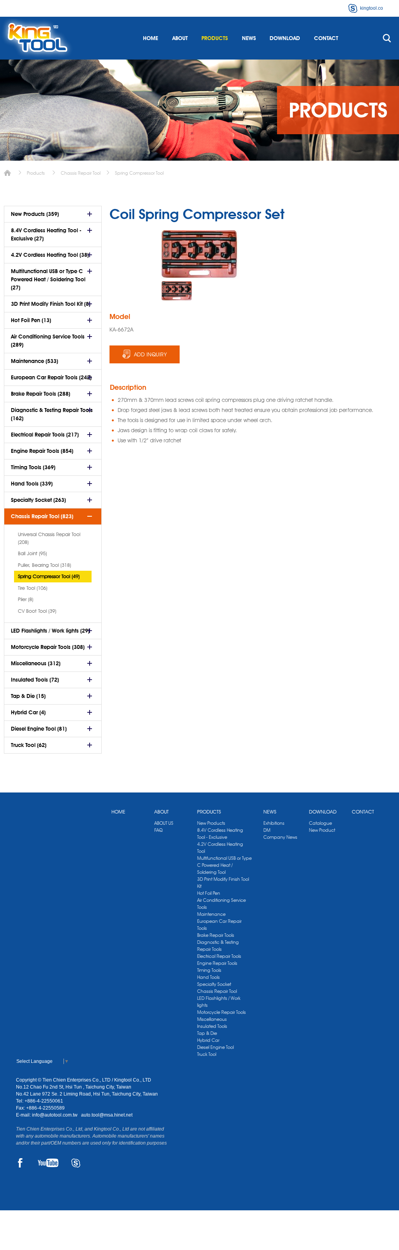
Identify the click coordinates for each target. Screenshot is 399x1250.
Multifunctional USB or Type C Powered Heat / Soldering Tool (224, 865)
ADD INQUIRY (150, 354)
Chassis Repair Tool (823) (42, 516)
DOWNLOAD (285, 38)
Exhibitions (273, 823)
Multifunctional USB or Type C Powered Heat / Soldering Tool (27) (48, 279)
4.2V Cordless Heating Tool (220, 847)
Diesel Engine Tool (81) (39, 729)
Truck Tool (206, 1054)
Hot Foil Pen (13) (31, 320)
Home (7, 173)
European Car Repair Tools (219, 924)
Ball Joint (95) (32, 553)
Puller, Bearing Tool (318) (44, 565)
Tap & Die (207, 1033)
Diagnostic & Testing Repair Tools (218, 945)
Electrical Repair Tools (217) (45, 434)
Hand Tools (208, 977)
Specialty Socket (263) (38, 500)
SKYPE (75, 1163)
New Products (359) (35, 214)
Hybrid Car (208, 1040)
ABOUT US (163, 823)
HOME (150, 38)
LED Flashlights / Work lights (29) (50, 631)
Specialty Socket (214, 984)
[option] (177, 291)
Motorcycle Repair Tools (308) (48, 647)
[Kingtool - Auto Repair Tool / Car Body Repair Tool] (37, 38)
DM (266, 830)
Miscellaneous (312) (35, 663)
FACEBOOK (20, 1163)
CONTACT (326, 38)
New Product (322, 830)
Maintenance (211, 914)
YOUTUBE (48, 1163)
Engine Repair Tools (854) (42, 451)
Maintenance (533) (34, 361)
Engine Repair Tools (217, 963)
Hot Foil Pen (208, 893)
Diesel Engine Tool (215, 1047)
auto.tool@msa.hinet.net (106, 1115)
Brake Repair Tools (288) (40, 394)
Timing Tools (209, 970)
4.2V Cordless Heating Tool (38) (50, 255)
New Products (211, 823)
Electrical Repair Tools (219, 956)
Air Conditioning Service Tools (221, 903)
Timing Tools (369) (33, 467)
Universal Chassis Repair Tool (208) (49, 538)
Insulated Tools (212, 1026)
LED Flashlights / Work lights (218, 1001)
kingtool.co (371, 8)
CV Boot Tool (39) (37, 611)
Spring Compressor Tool (139, 173)
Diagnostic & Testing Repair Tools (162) (52, 414)
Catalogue (320, 823)
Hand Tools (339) (32, 483)
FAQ (158, 830)
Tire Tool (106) (32, 588)
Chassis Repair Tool (81, 173)
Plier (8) (25, 599)
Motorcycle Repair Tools (221, 1012)
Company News (280, 837)
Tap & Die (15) (28, 696)
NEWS (249, 38)
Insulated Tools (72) (35, 680)
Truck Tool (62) (28, 745)
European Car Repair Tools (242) (51, 377)
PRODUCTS (214, 38)
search (387, 38)
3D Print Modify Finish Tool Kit (223, 882)
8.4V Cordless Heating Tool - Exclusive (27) (46, 234)
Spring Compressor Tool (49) (48, 576)
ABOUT (180, 38)
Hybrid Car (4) (28, 712)
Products (36, 173)
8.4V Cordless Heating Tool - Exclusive (220, 833)
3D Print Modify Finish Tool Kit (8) (50, 304)
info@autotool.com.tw (55, 1115)
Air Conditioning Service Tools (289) (48, 340)
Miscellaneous (212, 1019)
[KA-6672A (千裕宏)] (177, 291)
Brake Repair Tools (215, 935)
